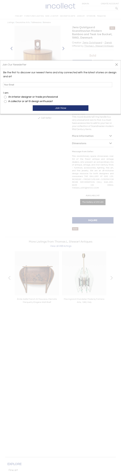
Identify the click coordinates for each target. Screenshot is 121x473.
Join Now (60, 108)
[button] (116, 64)
